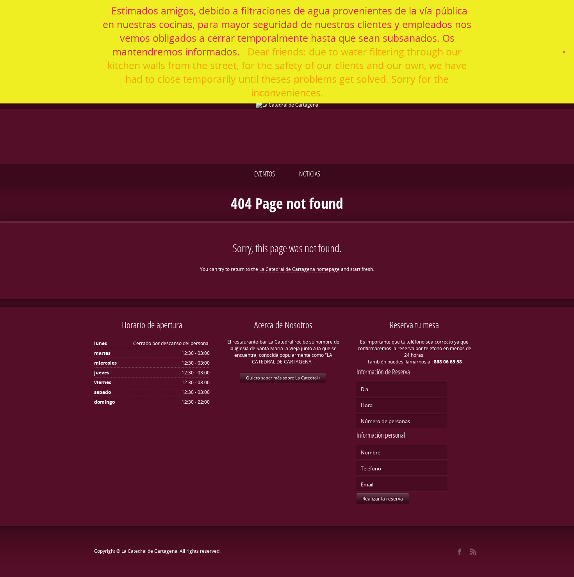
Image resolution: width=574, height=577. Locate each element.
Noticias (309, 173)
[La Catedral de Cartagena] (287, 105)
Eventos (264, 173)
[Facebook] (459, 551)
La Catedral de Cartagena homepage (299, 269)
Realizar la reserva (382, 498)
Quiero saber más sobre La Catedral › (283, 378)
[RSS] (473, 551)
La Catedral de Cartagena (149, 551)
